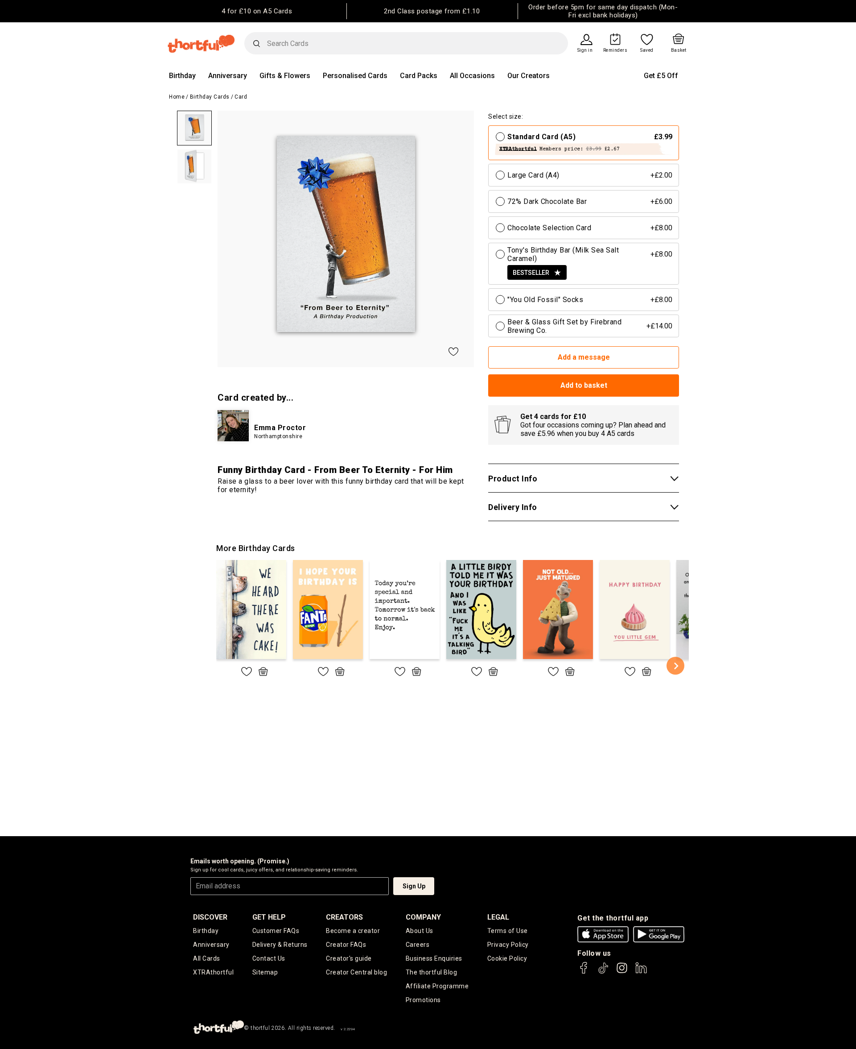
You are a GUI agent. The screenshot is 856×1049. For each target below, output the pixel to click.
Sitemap (265, 972)
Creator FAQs (346, 944)
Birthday (182, 75)
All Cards (206, 958)
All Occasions (472, 75)
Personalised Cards (355, 75)
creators (344, 917)
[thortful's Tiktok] (603, 972)
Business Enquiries (434, 958)
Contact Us (268, 958)
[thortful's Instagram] (622, 972)
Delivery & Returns (280, 944)
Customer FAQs (276, 930)
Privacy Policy (508, 944)
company (423, 917)
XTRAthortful (213, 972)
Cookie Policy (507, 958)
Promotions (423, 999)
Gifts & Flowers (284, 75)
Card (241, 97)
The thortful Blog (431, 972)
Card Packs (418, 75)
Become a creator (353, 930)
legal (498, 917)
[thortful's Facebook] (584, 972)
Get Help (269, 917)
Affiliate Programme (437, 986)
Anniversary (227, 75)
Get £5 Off (661, 75)
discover (210, 917)
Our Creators (528, 75)
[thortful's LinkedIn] (641, 972)
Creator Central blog (356, 972)
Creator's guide (349, 958)
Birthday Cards (210, 97)
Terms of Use (507, 930)
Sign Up (414, 886)
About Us (419, 930)
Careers (418, 944)
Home (177, 97)
